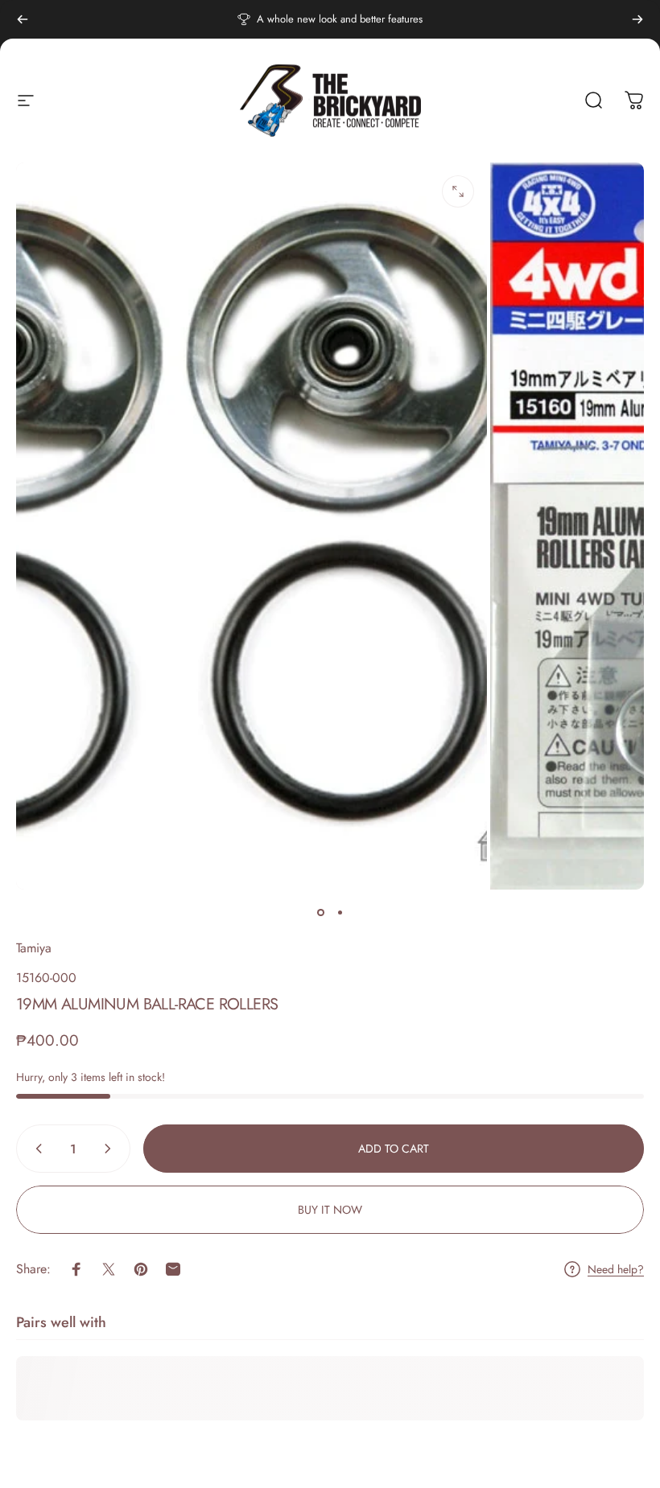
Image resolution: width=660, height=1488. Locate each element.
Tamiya (34, 948)
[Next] (637, 19)
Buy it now (330, 1210)
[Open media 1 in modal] (458, 191)
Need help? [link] (616, 1270)
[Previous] (22, 19)
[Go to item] (320, 912)
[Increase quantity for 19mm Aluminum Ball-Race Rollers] (111, 1148)
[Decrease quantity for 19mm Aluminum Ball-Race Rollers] (35, 1148)
